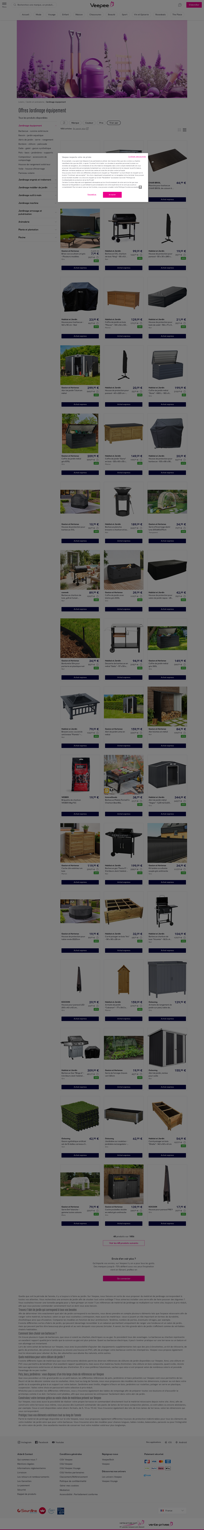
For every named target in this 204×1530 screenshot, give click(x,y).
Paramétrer (92, 194)
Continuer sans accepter (137, 157)
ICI (140, 187)
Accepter (112, 195)
